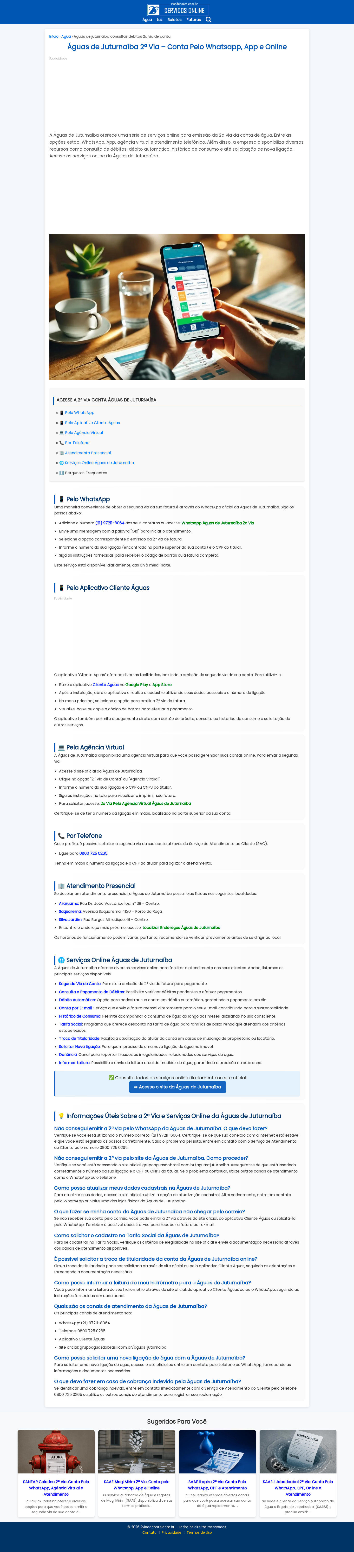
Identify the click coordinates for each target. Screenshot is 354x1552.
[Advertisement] (177, 94)
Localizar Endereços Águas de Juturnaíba (181, 927)
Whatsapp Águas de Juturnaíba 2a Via (218, 523)
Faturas (193, 19)
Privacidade (171, 1532)
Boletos (174, 19)
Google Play (136, 684)
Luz (160, 19)
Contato (149, 1532)
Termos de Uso (199, 1532)
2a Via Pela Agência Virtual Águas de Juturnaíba (146, 803)
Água (147, 19)
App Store (162, 684)
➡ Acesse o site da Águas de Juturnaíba (177, 1087)
